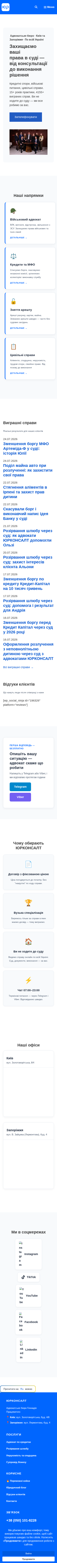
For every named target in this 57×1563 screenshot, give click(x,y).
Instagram (31, 1254)
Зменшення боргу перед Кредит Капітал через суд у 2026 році (28, 627)
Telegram (20, 786)
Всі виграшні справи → (18, 667)
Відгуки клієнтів (15, 1494)
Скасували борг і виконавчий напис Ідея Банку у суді (25, 514)
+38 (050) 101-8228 (21, 1520)
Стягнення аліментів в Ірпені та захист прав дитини (25, 492)
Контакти (11, 1501)
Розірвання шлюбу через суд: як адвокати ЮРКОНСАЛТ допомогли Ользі (27, 537)
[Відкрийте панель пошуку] (36, 7)
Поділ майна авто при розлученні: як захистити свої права (27, 470)
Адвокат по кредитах (18, 1442)
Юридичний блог (16, 1487)
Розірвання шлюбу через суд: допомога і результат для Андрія (28, 605)
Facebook (31, 1322)
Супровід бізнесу (16, 1462)
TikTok (31, 1277)
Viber (20, 797)
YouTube (32, 1295)
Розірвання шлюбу (17, 1448)
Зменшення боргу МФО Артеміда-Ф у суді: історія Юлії (26, 448)
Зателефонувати (26, 117)
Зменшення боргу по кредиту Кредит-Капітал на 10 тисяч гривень (26, 584)
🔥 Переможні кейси (18, 1481)
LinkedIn (31, 1349)
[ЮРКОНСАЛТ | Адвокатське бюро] (6, 7)
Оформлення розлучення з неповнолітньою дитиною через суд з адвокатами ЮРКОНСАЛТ (28, 651)
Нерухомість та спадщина (21, 1455)
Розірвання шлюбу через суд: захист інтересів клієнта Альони (27, 562)
